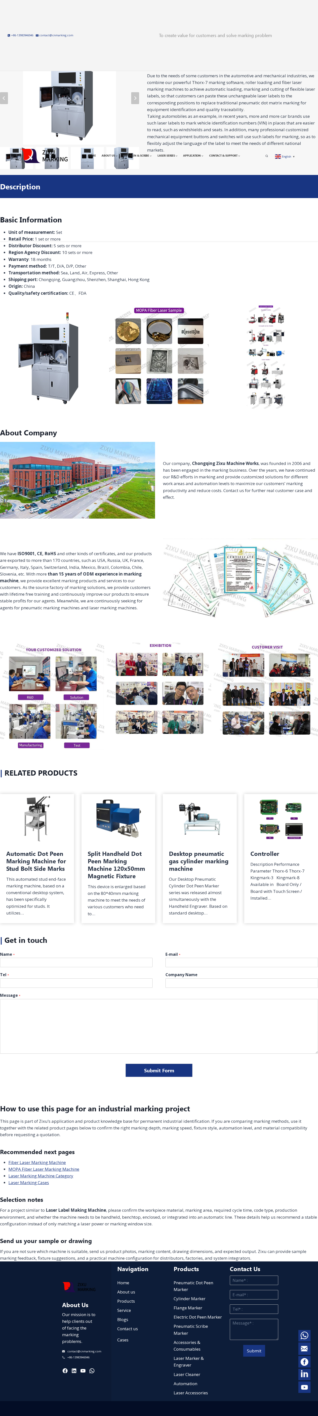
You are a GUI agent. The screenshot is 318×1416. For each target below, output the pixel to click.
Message (10, 995)
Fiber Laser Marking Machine (37, 1162)
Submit (254, 1351)
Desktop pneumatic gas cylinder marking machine (199, 861)
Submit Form (159, 1070)
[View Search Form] (269, 156)
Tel (4, 974)
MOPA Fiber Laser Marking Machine (43, 1169)
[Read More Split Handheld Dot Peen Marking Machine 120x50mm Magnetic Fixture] (118, 818)
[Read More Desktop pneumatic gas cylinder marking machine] (200, 818)
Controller (264, 853)
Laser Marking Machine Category (40, 1176)
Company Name (181, 974)
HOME (92, 155)
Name (7, 954)
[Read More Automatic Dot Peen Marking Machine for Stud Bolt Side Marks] (37, 818)
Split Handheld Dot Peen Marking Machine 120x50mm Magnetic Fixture (116, 864)
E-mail (172, 954)
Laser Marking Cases (28, 1182)
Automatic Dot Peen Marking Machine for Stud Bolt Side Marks (36, 861)
